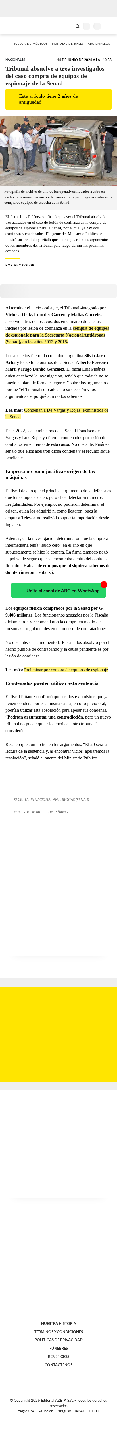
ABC (15, 25)
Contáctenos (58, 1365)
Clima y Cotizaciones (67, 25)
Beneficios (58, 1356)
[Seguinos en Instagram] (68, 1418)
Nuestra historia (58, 1323)
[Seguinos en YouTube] (62, 1418)
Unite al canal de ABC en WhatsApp (62, 591)
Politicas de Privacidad (59, 1340)
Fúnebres (58, 1348)
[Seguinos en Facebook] (50, 1418)
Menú (109, 26)
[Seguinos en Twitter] (56, 1418)
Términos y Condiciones (58, 1332)
